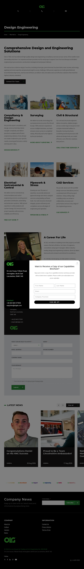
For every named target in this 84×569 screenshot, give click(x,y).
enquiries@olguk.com (14, 305)
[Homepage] (17, 264)
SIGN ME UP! (55, 302)
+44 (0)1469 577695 (14, 303)
